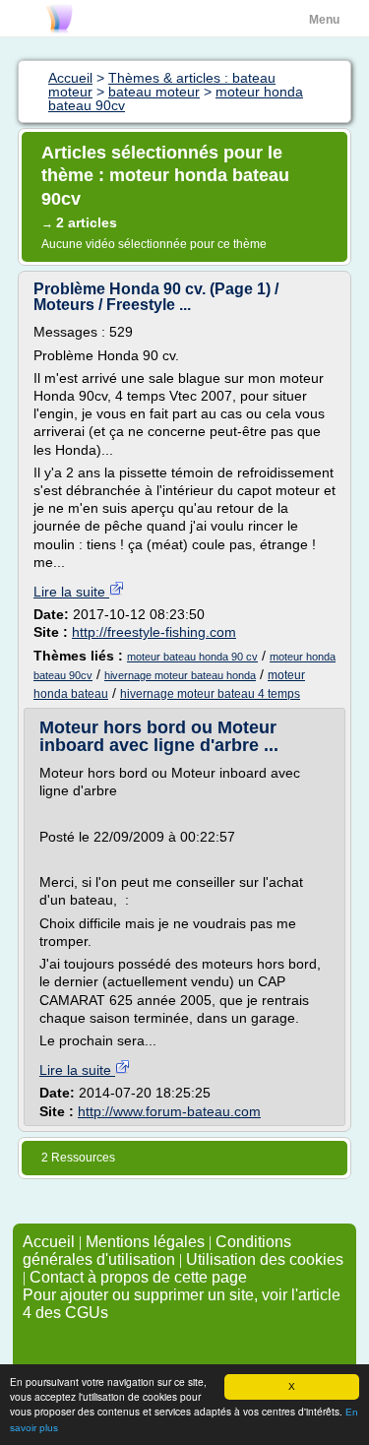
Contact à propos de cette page (138, 1277)
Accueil (49, 1241)
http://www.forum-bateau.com (169, 1111)
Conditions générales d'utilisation (157, 1250)
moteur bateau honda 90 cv (192, 656)
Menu (324, 20)
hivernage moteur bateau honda (180, 675)
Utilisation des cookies (264, 1259)
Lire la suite (71, 591)
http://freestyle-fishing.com (154, 632)
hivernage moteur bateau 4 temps (210, 694)
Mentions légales (145, 1241)
